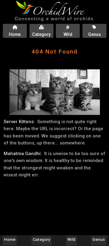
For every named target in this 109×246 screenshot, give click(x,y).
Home (9, 239)
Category (41, 239)
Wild (72, 239)
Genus (98, 239)
